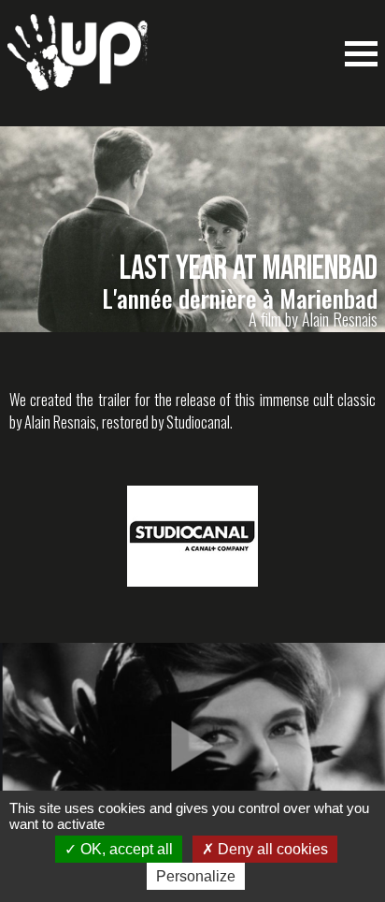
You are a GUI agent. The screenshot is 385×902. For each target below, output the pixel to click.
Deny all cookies (271, 849)
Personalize (195, 876)
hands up (77, 61)
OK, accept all (125, 849)
